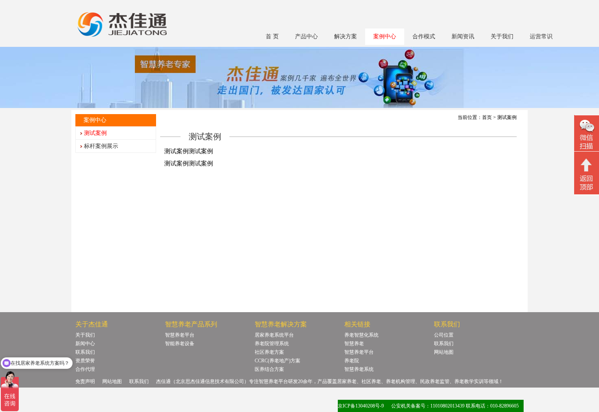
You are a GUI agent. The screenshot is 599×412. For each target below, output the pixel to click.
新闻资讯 (462, 36)
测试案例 (95, 133)
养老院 (351, 361)
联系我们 (85, 352)
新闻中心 (85, 343)
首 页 (272, 36)
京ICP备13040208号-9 (361, 406)
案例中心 (384, 36)
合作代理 (85, 369)
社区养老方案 (269, 352)
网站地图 (444, 352)
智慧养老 (354, 343)
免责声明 (85, 381)
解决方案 (345, 36)
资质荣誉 (85, 361)
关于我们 (502, 36)
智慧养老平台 (179, 335)
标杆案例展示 (101, 146)
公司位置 (444, 335)
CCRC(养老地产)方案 (277, 361)
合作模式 (423, 36)
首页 (487, 117)
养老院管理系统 (272, 343)
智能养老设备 (179, 343)
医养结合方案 (269, 369)
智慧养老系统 (359, 369)
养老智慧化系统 (361, 335)
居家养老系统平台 (274, 335)
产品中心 (306, 36)
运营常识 (541, 36)
